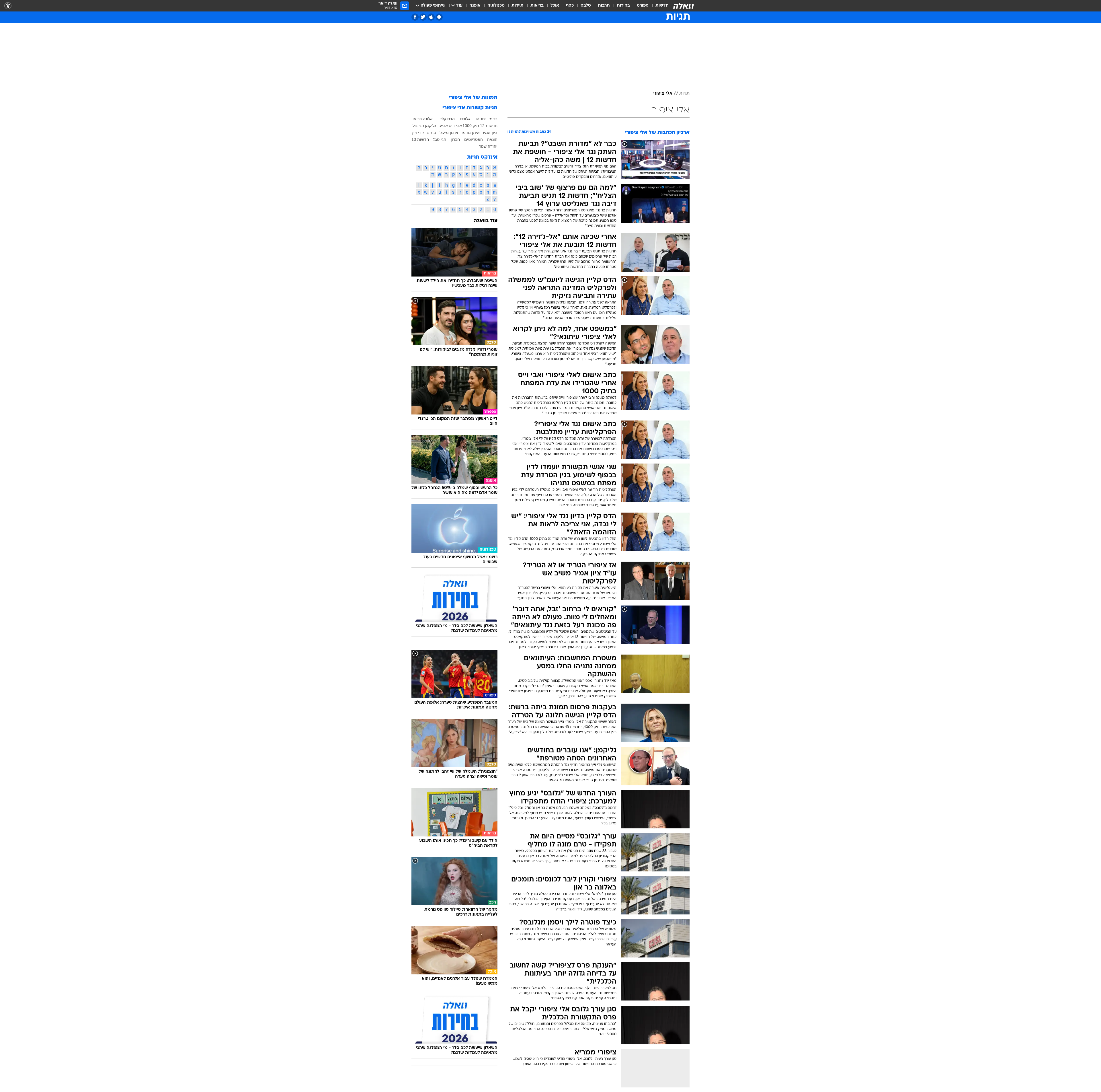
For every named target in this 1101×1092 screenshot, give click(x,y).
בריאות (537, 5)
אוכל (554, 5)
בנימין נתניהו (486, 118)
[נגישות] (7, 5)
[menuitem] (659, 6)
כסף (570, 5)
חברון (455, 139)
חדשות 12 (488, 125)
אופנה (475, 5)
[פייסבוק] (415, 17)
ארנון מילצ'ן (448, 132)
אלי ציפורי (662, 93)
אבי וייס (455, 125)
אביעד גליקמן (436, 125)
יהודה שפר (488, 146)
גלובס (465, 118)
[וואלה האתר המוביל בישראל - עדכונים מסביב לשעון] (683, 6)
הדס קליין (446, 118)
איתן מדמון (470, 132)
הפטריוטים (473, 139)
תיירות (518, 5)
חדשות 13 (420, 139)
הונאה (492, 139)
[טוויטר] (423, 17)
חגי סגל (439, 139)
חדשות (662, 5)
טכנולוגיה (496, 5)
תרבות (604, 5)
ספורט (643, 5)
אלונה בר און (422, 118)
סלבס (586, 5)
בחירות (623, 5)
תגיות (684, 93)
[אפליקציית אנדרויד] (439, 17)
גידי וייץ (417, 132)
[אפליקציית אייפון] (431, 17)
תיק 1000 (470, 125)
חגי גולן (417, 125)
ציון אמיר (489, 132)
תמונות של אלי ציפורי (473, 97)
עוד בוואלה (485, 221)
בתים (431, 132)
